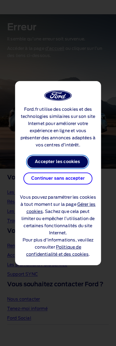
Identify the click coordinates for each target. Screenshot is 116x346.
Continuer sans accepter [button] (58, 178)
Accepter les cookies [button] (57, 162)
